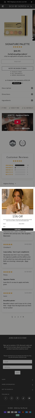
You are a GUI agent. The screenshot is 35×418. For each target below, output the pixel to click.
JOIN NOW (17, 229)
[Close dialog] (34, 188)
